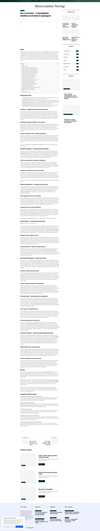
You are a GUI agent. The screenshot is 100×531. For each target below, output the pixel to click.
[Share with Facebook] (15, 429)
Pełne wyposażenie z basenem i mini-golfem (28, 75)
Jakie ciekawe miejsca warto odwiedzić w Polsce (66, 38)
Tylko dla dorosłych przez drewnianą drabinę (28, 89)
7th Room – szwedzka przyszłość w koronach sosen (29, 67)
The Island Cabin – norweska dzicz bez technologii (29, 84)
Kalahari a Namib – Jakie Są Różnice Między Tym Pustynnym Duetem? (72, 513)
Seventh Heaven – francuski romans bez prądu (29, 77)
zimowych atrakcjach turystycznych (44, 180)
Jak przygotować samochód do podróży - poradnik (56, 513)
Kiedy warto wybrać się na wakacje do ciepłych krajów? (56, 520)
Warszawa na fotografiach (46, 489)
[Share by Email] (15, 434)
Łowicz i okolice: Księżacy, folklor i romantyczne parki (48, 456)
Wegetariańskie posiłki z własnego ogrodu (28, 88)
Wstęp (23, 65)
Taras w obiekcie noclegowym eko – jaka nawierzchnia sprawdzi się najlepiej (70, 96)
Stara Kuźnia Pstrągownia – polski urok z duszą (29, 80)
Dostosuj (5, 526)
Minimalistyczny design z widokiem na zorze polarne (29, 68)
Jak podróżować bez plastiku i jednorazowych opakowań (75, 39)
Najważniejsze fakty (25, 66)
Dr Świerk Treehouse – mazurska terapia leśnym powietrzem (31, 87)
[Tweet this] (15, 431)
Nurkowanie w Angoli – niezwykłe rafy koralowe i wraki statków (70, 121)
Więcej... (41, 464)
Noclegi (22, 10)
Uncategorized (53, 517)
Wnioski (23, 90)
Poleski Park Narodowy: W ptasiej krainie (48, 473)
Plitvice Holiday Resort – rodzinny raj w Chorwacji (29, 74)
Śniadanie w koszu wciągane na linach (27, 78)
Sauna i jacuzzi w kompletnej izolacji (27, 85)
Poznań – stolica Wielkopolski (29, 218)
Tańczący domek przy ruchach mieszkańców (28, 76)
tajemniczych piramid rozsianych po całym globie (34, 144)
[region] (13, 522)
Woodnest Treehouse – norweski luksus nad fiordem (29, 70)
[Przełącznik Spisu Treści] (57, 64)
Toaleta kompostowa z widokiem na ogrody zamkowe (30, 79)
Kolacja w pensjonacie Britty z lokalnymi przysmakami (30, 69)
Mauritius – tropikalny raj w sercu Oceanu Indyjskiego (74, 25)
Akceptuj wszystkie (19, 526)
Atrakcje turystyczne (68, 114)
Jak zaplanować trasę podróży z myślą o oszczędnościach (65, 25)
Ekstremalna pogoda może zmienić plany (28, 86)
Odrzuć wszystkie (12, 526)
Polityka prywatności (30, 527)
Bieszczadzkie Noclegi (50, 6)
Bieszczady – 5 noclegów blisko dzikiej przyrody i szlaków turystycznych (71, 520)
